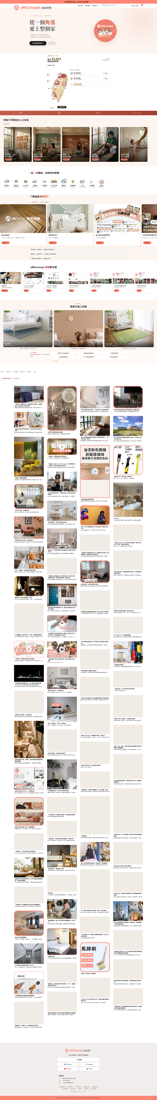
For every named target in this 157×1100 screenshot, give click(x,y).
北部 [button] (60, 79)
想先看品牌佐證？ (114, 357)
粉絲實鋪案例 (62, 1086)
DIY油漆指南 (65, 1088)
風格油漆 (87, 5)
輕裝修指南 (73, 1088)
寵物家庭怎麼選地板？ (89, 353)
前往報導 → (4, 290)
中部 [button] (56, 86)
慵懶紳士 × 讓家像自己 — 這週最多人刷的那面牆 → (44, 254)
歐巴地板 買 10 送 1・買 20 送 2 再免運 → (77, 2)
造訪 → (26, 290)
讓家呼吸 (23, 371)
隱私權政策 (93, 1088)
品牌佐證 (80, 1088)
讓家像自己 (9, 371)
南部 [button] (54, 99)
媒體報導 (94, 5)
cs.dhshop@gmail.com (68, 1082)
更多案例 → (147, 242)
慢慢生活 (29, 371)
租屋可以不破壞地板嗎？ (64, 353)
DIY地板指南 (78, 1086)
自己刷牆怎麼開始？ (64, 357)
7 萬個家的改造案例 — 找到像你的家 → (41, 258)
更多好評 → (100, 242)
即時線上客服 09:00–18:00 (69, 1078)
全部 (35, 371)
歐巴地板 (80, 5)
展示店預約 (70, 1086)
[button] (60, 77)
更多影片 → (5, 242)
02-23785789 (66, 1080)
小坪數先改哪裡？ (114, 353)
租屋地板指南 (86, 1086)
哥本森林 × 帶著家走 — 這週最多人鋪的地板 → (43, 249)
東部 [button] (64, 88)
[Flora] (154, 1097)
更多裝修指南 (55, 361)
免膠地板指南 (95, 1086)
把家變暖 (16, 371)
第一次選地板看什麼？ (89, 357)
